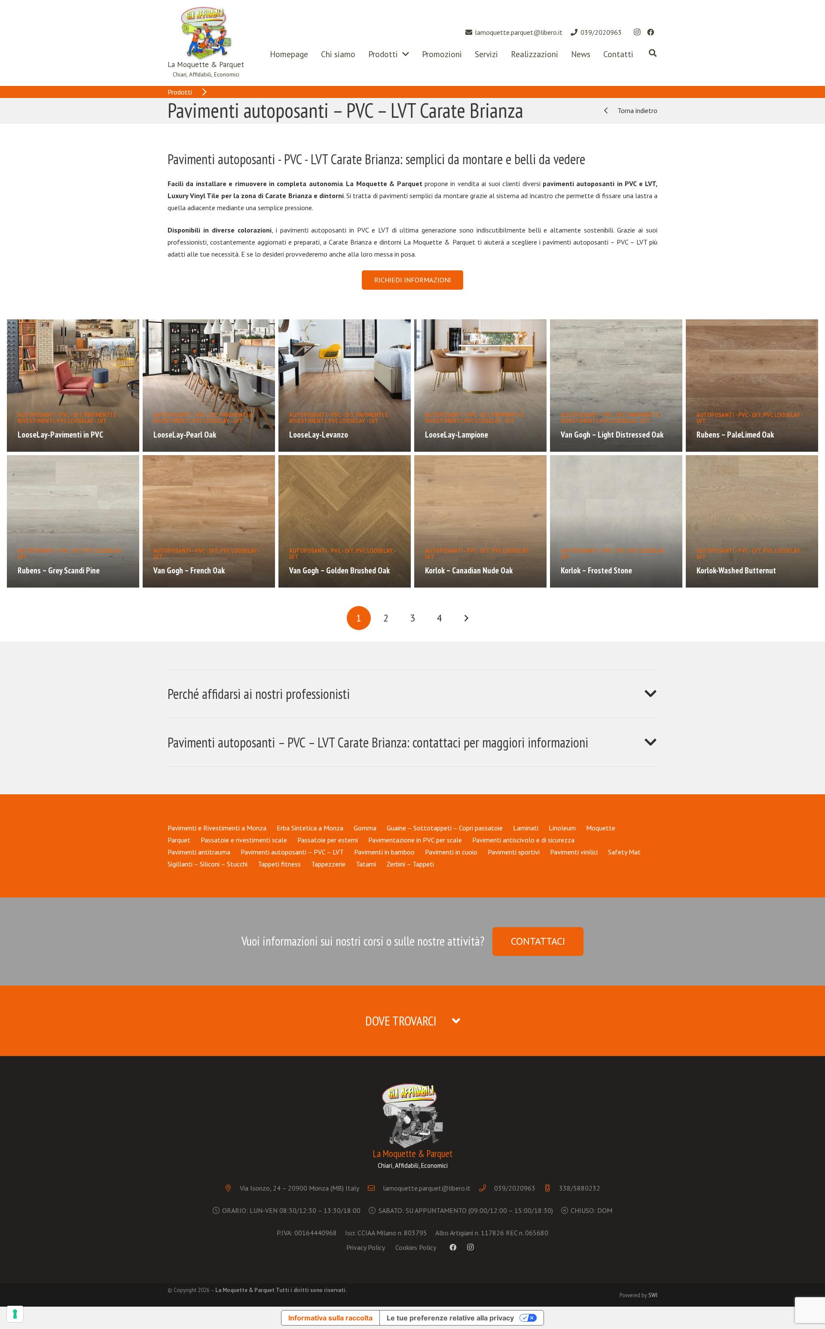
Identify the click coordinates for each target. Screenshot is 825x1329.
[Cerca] (652, 53)
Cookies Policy (415, 1247)
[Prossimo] (466, 618)
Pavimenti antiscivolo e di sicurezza (523, 840)
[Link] (205, 33)
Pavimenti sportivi (514, 852)
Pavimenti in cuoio (451, 852)
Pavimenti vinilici (574, 852)
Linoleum (562, 828)
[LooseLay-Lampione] (480, 385)
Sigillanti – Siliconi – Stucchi (208, 864)
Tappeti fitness (279, 864)
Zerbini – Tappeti (410, 864)
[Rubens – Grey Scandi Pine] (73, 521)
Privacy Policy (365, 1247)
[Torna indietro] (609, 110)
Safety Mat (624, 852)
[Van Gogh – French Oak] (209, 521)
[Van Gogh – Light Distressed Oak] (616, 385)
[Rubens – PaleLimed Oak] (752, 385)
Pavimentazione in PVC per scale (415, 840)
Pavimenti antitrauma (199, 852)
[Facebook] (650, 32)
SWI (652, 1295)
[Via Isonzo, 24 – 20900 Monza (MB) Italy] (232, 1188)
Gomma (365, 828)
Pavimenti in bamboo (384, 852)
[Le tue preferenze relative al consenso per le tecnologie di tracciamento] (15, 1314)
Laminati (525, 828)
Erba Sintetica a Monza (310, 828)
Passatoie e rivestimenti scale (244, 840)
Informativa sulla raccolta (330, 1318)
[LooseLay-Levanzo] (344, 385)
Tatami (366, 864)
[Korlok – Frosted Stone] (616, 521)
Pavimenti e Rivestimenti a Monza (217, 828)
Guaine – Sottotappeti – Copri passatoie (445, 828)
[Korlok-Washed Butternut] (752, 521)
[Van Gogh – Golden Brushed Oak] (344, 521)
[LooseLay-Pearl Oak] (209, 385)
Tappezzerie (328, 864)
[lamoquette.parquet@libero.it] (375, 1188)
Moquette (600, 828)
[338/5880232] (551, 1188)
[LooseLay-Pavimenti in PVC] (73, 385)
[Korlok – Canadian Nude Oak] (480, 521)
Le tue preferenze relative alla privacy (450, 1318)
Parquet (179, 840)
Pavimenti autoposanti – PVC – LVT (292, 852)
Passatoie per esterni (327, 840)
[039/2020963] (487, 1188)
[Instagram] (637, 32)
